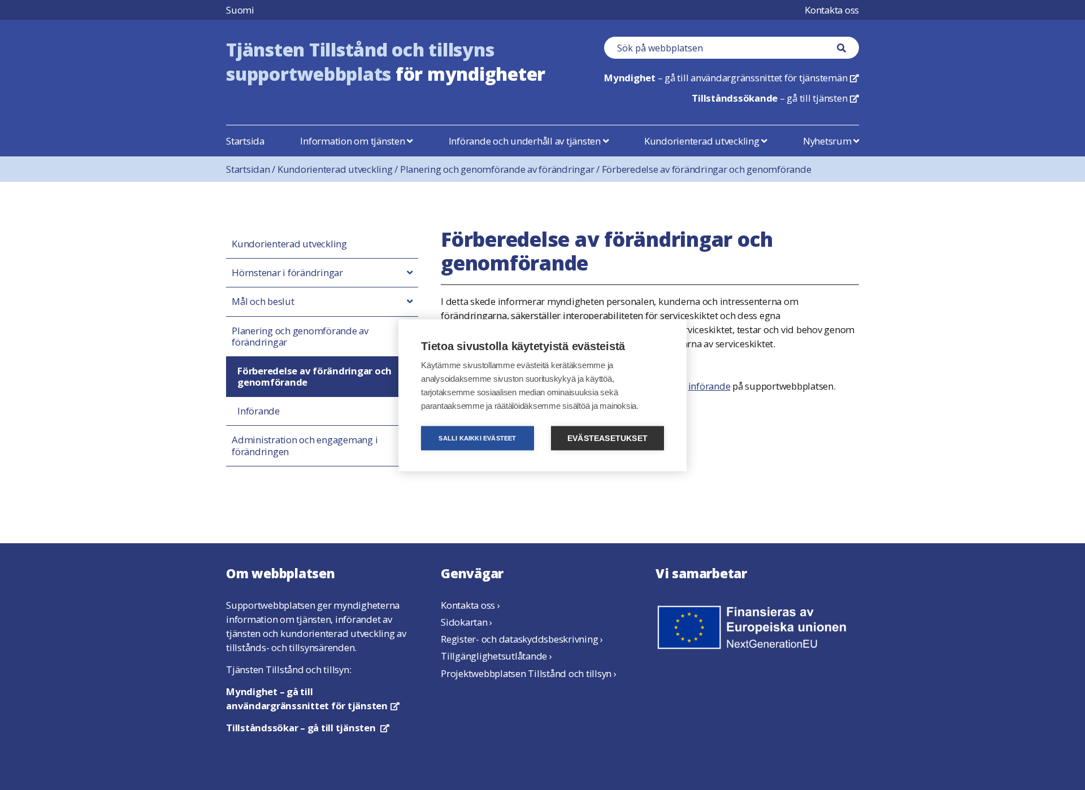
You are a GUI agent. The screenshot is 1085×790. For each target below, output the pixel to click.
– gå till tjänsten (775, 97)
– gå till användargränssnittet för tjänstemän (731, 77)
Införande (258, 411)
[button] (410, 273)
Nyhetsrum (828, 140)
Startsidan (251, 169)
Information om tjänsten (353, 140)
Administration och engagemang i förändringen (304, 445)
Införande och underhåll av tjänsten (526, 140)
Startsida (245, 140)
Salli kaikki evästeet (477, 437)
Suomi (240, 9)
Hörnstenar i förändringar (287, 272)
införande (709, 385)
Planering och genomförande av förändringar (501, 169)
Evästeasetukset (607, 438)
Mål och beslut (263, 301)
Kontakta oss (832, 9)
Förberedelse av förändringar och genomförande (706, 169)
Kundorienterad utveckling (703, 140)
